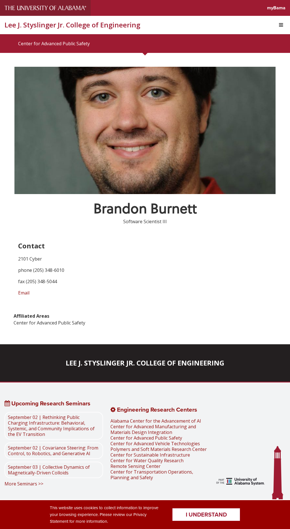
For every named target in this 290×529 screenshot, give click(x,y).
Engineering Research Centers (156, 409)
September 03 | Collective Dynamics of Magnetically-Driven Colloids (49, 470)
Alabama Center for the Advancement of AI (155, 421)
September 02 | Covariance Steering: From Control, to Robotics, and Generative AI (53, 451)
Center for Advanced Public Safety (54, 43)
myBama (276, 8)
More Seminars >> (24, 484)
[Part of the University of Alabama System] (240, 482)
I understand (206, 514)
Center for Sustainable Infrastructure (150, 455)
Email (23, 293)
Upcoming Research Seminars (50, 403)
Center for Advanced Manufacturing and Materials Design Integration (153, 429)
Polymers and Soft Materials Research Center (158, 449)
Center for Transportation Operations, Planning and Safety (151, 475)
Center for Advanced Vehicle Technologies (155, 443)
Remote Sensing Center (135, 466)
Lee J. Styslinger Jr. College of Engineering (72, 24)
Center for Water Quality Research (147, 460)
